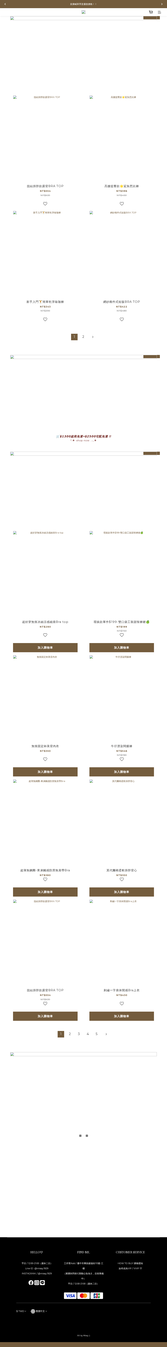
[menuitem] (74, 337)
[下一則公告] (162, 4)
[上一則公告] (5, 4)
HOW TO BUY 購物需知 (130, 1263)
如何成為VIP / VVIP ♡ (130, 1268)
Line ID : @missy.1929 (36, 1268)
